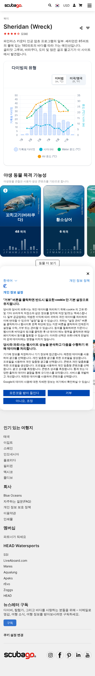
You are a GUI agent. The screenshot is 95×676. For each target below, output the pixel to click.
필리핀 (8, 466)
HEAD (8, 595)
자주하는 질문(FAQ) (17, 501)
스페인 (8, 448)
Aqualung (10, 572)
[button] (10, 280)
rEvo (7, 584)
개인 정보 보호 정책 (17, 507)
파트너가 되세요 (15, 537)
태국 (7, 436)
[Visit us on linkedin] (78, 655)
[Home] (13, 5)
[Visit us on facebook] (60, 655)
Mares (8, 566)
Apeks (8, 578)
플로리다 (10, 460)
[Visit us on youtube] (87, 655)
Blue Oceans (13, 495)
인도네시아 (11, 454)
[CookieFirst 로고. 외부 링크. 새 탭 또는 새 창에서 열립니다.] (5, 286)
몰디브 (8, 477)
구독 (10, 623)
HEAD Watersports (21, 545)
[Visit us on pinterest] (69, 655)
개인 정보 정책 (79, 280)
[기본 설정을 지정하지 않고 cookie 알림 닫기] (88, 273)
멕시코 (8, 472)
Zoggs (8, 590)
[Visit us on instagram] (50, 655)
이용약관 (10, 513)
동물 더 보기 (47, 263)
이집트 (8, 442)
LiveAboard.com (15, 560)
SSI (6, 554)
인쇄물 (8, 519)
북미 (6, 18)
